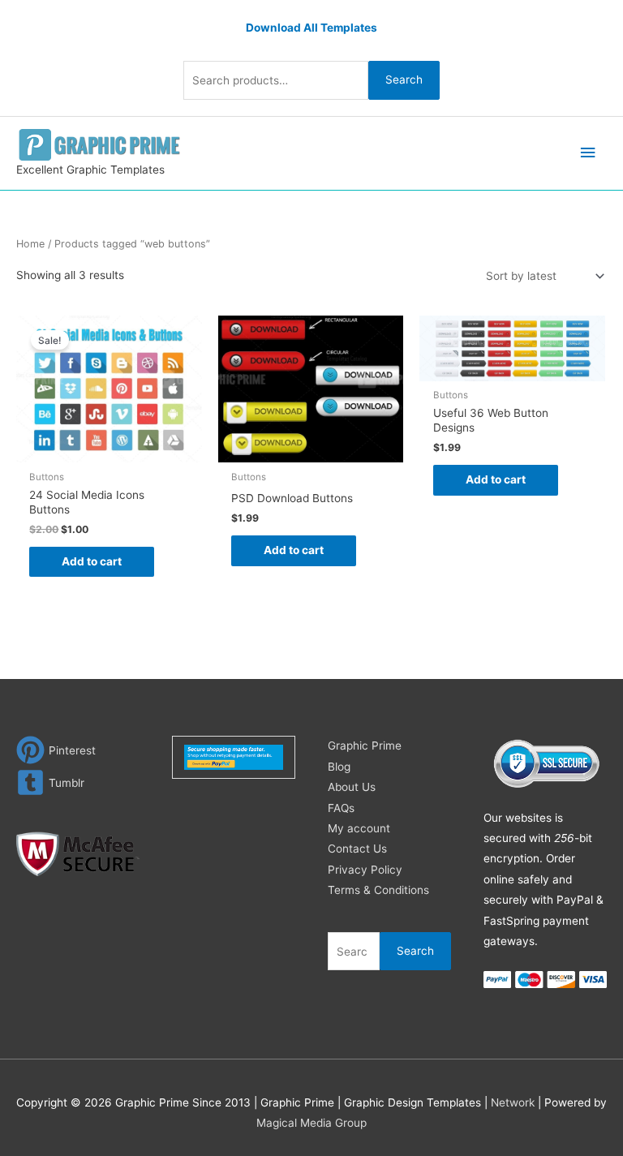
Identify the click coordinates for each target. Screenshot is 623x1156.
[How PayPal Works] (234, 756)
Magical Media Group (311, 1122)
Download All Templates (311, 27)
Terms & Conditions (378, 889)
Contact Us (357, 848)
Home (30, 244)
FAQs (341, 807)
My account (359, 828)
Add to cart (92, 561)
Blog (339, 766)
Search (404, 79)
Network (513, 1102)
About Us (352, 786)
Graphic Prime (365, 745)
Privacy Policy (365, 869)
